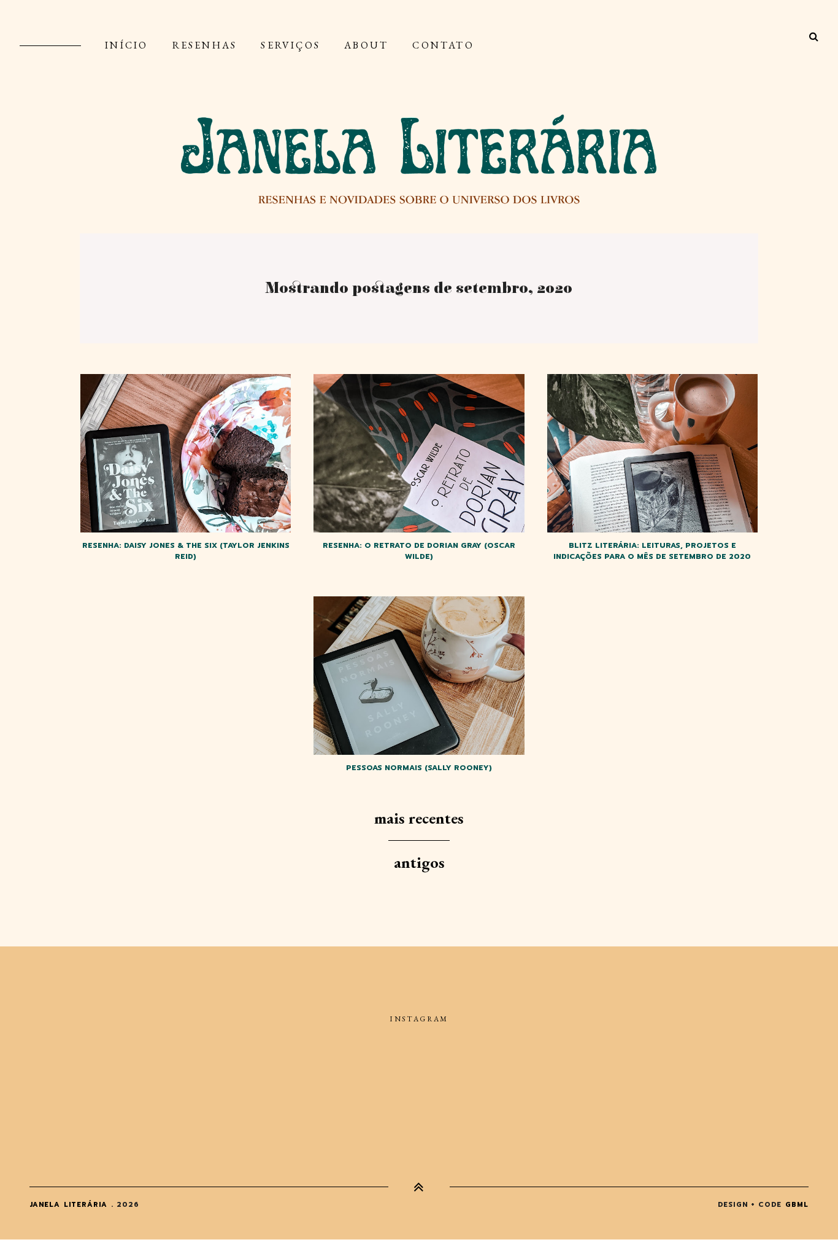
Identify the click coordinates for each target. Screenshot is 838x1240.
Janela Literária (68, 1204)
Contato (443, 45)
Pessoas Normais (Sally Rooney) (419, 767)
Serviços (290, 45)
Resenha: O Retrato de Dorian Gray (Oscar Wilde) (419, 551)
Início (126, 45)
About (366, 45)
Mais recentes (419, 818)
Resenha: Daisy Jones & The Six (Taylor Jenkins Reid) (186, 551)
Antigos (419, 862)
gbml (797, 1204)
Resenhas (204, 45)
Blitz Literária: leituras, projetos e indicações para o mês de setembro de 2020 (652, 551)
